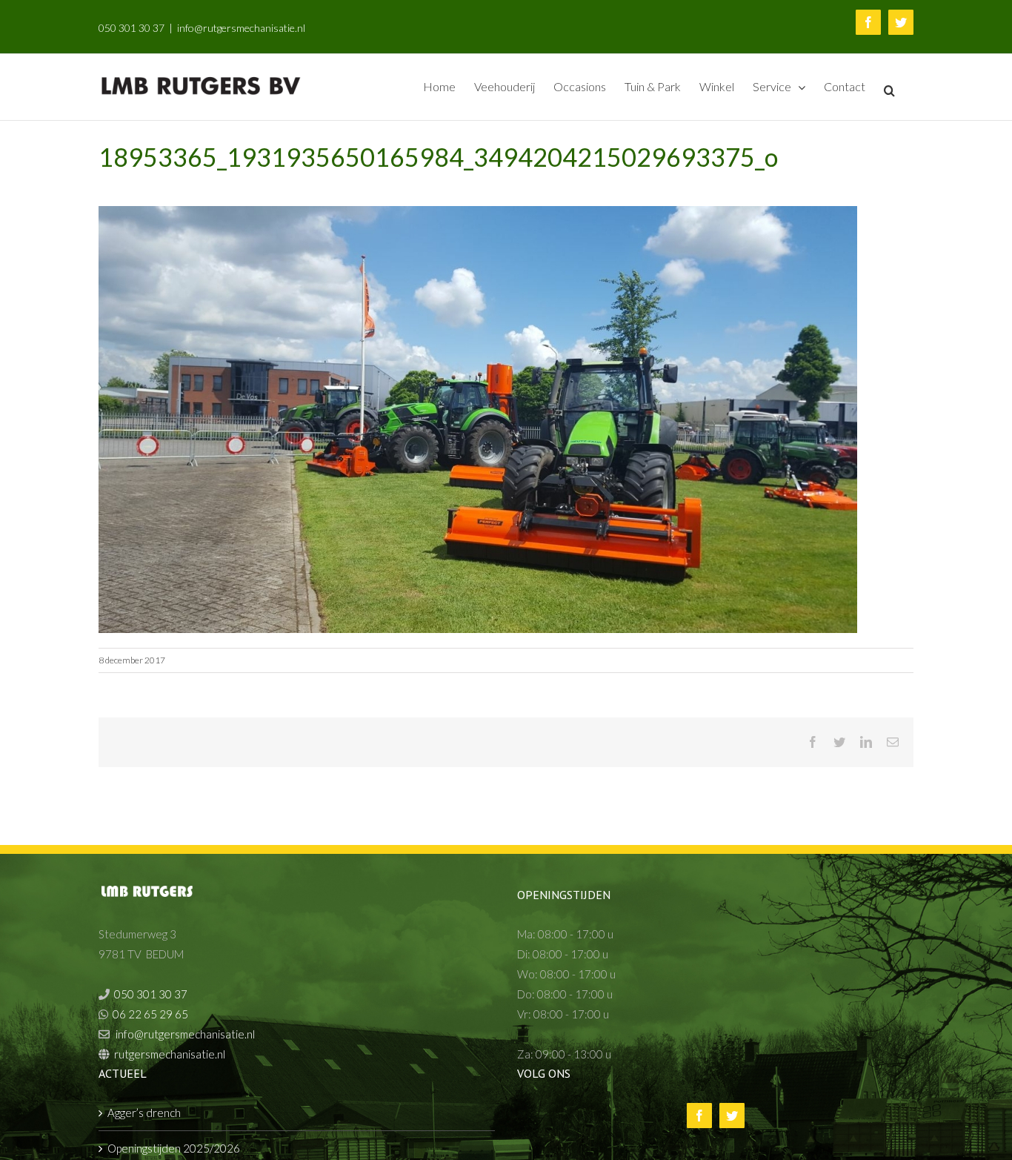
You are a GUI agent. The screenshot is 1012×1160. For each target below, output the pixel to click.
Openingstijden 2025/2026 (173, 1148)
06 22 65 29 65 (150, 1014)
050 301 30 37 (131, 27)
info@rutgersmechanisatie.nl (241, 27)
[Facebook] (699, 1115)
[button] (889, 89)
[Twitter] (732, 1115)
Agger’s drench (144, 1112)
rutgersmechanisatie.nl (169, 1054)
